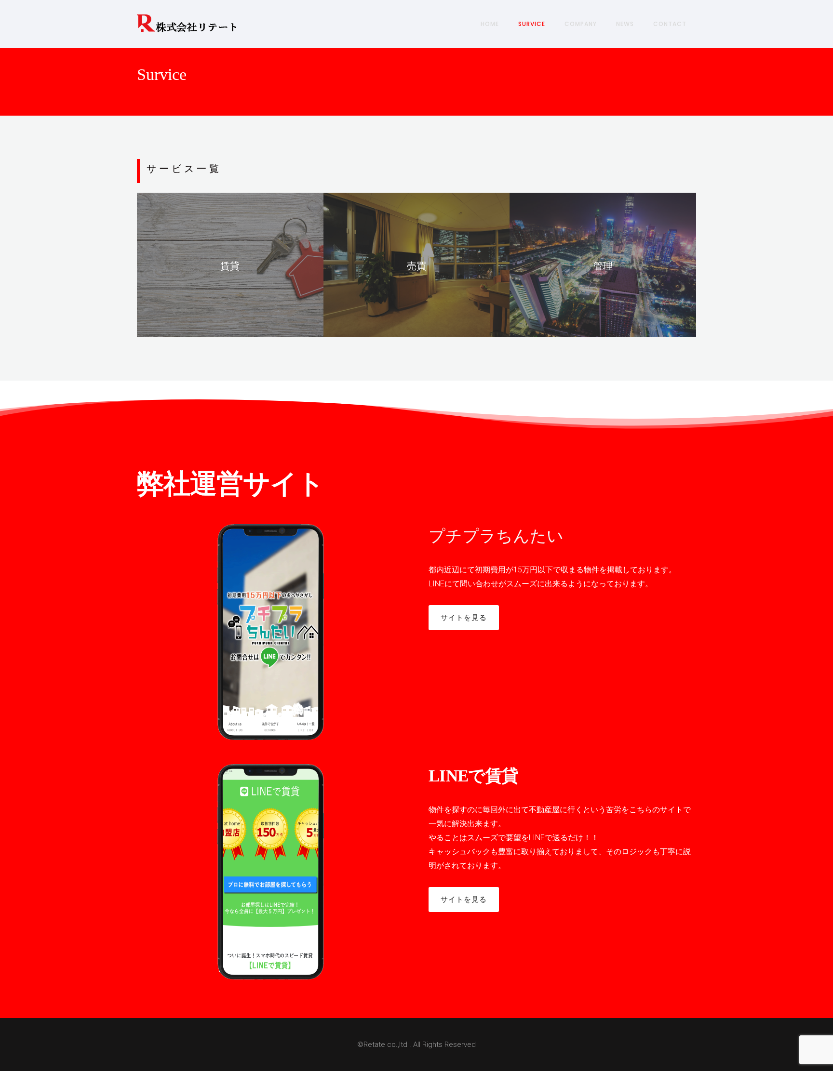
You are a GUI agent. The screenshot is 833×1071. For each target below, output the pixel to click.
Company (580, 24)
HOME (490, 24)
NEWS (625, 24)
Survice (531, 24)
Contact (669, 24)
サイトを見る (464, 617)
